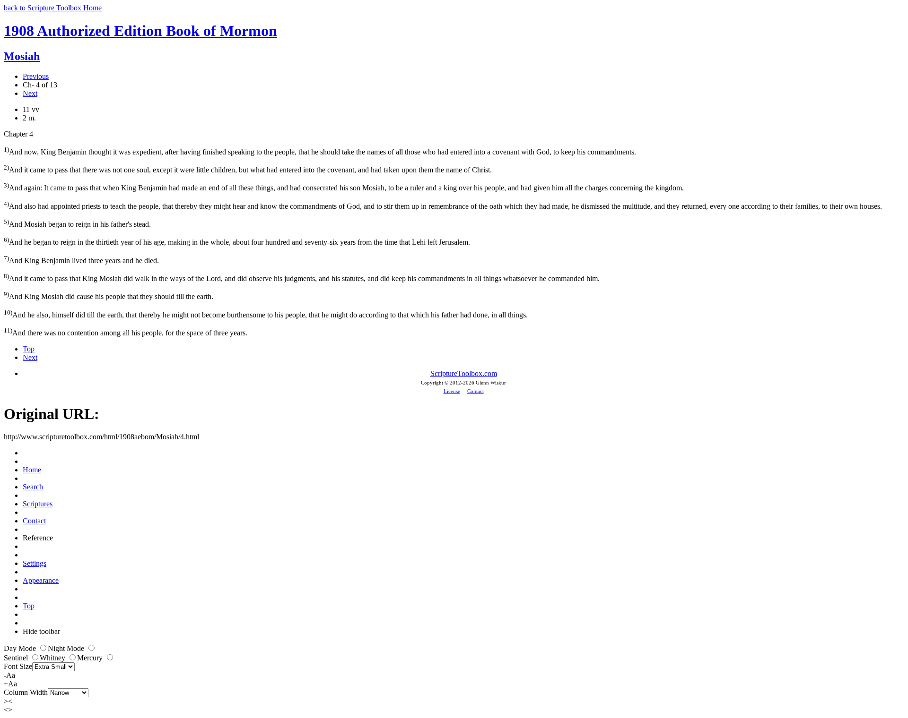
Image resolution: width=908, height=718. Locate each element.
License (452, 391)
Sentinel (17, 658)
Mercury (91, 658)
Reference (38, 538)
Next (30, 93)
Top (29, 349)
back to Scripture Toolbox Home (53, 8)
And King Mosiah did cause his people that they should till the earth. (108, 295)
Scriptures (37, 504)
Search (33, 487)
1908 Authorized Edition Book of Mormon (140, 30)
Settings (34, 563)
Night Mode (67, 648)
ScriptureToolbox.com (463, 373)
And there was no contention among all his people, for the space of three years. (125, 332)
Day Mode (21, 648)
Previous (36, 76)
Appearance (41, 580)
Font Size (18, 666)
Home (32, 470)
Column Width (26, 692)
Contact (475, 391)
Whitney (53, 658)
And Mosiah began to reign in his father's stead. (77, 223)
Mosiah (22, 56)
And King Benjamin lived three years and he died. (81, 260)
